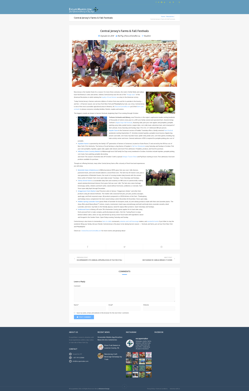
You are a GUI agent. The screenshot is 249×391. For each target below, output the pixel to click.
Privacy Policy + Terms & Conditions (157, 388)
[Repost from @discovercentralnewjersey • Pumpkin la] (148, 368)
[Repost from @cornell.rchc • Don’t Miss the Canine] (129, 355)
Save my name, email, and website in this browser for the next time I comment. (103, 313)
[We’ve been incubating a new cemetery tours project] (129, 361)
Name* (76, 305)
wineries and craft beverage (129, 221)
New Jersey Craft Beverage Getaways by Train (113, 356)
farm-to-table (107, 221)
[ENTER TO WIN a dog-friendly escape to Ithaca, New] (135, 355)
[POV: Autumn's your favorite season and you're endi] (148, 374)
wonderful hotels (153, 221)
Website (146, 305)
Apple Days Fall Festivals (124, 122)
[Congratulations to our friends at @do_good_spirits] (135, 374)
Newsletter (170, 16)
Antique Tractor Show (129, 157)
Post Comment (85, 317)
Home (163, 16)
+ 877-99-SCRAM (78, 358)
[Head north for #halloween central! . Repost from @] (129, 374)
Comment (77, 286)
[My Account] (170, 2)
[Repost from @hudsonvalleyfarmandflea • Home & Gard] (129, 368)
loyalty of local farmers (109, 97)
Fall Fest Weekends (138, 146)
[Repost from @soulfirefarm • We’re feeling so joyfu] (135, 368)
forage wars (131, 94)
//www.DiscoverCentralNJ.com (91, 231)
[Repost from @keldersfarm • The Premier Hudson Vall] (148, 361)
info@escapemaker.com (80, 361)
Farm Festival (168, 130)
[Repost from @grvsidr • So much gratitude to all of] (148, 355)
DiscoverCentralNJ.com (122, 106)
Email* (111, 305)
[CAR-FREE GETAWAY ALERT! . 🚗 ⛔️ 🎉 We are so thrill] (142, 361)
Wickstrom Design (104, 388)
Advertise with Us (175, 388)
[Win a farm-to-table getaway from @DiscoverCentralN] (135, 361)
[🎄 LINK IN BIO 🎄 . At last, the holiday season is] (142, 368)
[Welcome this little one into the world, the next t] (142, 374)
